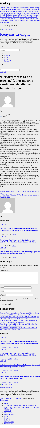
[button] (0, 48)
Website (2, 295)
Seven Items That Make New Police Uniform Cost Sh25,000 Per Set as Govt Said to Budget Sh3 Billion (18, 241)
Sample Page (8, 423)
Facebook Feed (9, 414)
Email (2, 291)
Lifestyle (7, 59)
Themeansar (4, 400)
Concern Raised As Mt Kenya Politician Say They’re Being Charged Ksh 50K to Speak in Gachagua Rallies (19, 229)
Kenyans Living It (15, 34)
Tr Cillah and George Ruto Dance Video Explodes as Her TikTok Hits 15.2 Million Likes (18, 328)
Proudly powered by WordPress (10, 398)
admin (14, 234)
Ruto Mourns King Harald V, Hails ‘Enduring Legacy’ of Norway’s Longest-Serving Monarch (20, 252)
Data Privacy (8, 412)
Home (6, 403)
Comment (4, 271)
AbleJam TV (8, 409)
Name (2, 287)
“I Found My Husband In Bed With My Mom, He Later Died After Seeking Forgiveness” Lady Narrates (21, 406)
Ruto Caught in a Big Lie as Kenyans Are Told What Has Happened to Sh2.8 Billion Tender (18, 325)
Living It (7, 55)
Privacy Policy (9, 422)
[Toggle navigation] (2, 46)
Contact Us (7, 61)
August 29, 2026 (7, 347)
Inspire (6, 57)
